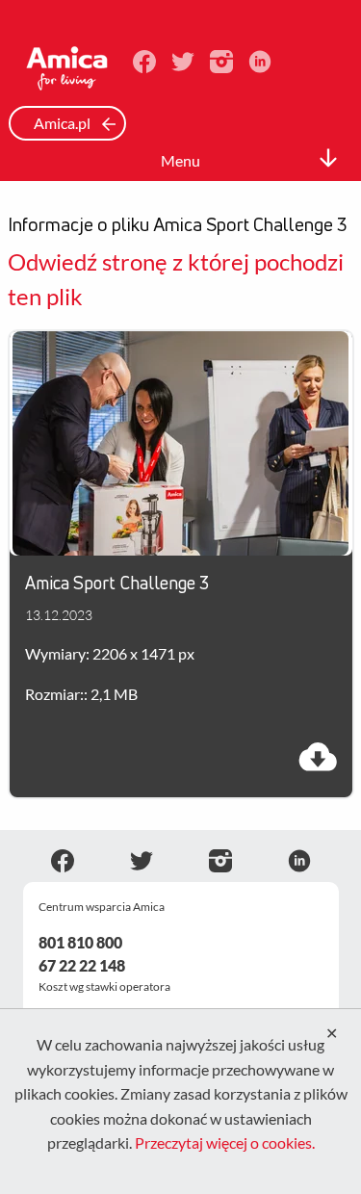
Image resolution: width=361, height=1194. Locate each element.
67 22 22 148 (82, 965)
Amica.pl (63, 123)
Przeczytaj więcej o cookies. (225, 1142)
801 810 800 (80, 942)
